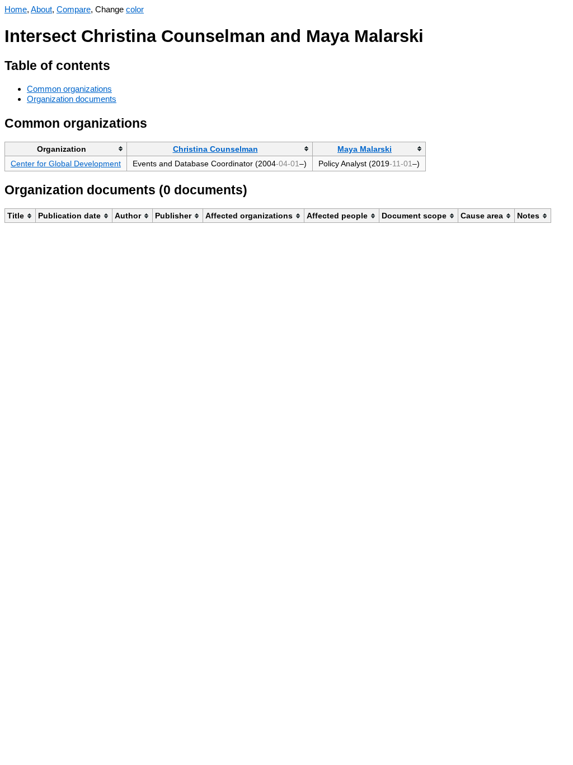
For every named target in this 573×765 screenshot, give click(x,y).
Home (15, 9)
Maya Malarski (364, 148)
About (41, 9)
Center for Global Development (66, 163)
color (135, 9)
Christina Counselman (215, 148)
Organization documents (71, 99)
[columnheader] (66, 149)
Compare (74, 9)
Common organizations (69, 89)
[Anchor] (118, 64)
